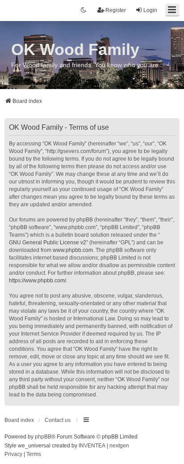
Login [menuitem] (150, 10)
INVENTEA (92, 446)
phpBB (43, 437)
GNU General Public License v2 (47, 242)
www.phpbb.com (73, 250)
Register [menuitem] (115, 10)
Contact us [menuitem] (58, 420)
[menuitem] (13, 455)
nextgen (119, 446)
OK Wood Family (75, 49)
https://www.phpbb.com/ (37, 280)
